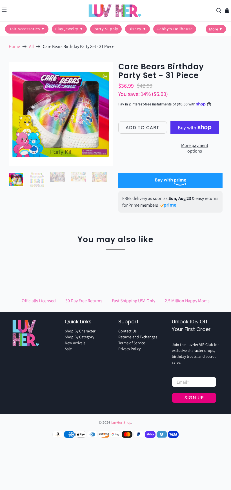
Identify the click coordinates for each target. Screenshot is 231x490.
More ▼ (216, 29)
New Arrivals (75, 342)
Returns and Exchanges (137, 336)
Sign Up (194, 397)
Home (14, 46)
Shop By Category (79, 336)
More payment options (194, 148)
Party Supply (106, 28)
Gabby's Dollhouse (175, 28)
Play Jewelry (69, 28)
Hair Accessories (26, 28)
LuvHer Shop (121, 422)
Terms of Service (131, 342)
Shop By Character (80, 331)
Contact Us (127, 331)
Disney (137, 28)
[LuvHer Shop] (115, 10)
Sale (68, 348)
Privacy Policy (129, 348)
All (31, 46)
